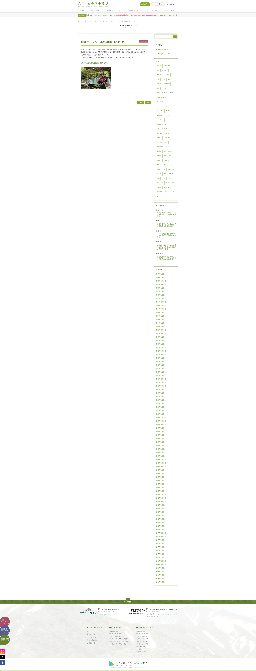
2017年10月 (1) (161, 536)
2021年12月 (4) (161, 379)
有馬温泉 (159, 115)
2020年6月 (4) (160, 438)
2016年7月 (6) (160, 575)
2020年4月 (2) (160, 445)
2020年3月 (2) (160, 449)
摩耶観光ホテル (161, 124)
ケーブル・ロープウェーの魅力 (118, 639)
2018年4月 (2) (160, 519)
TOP (79, 21)
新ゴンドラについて (142, 639)
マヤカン (159, 142)
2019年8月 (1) (160, 473)
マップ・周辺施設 (114, 636)
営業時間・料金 (113, 631)
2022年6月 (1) (160, 365)
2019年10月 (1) (161, 466)
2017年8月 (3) (160, 543)
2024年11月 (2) (161, 305)
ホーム (89, 631)
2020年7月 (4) (160, 435)
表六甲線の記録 (141, 646)
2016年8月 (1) (160, 571)
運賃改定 (170, 79)
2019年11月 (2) (161, 463)
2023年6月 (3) (160, 344)
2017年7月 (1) (160, 547)
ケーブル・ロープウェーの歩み (118, 644)
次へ (147, 103)
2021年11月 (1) (161, 382)
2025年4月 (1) (160, 291)
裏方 (165, 174)
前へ (141, 103)
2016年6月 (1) (160, 578)
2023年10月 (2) (161, 333)
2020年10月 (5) (161, 424)
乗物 (163, 79)
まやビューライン (94, 11)
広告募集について (141, 651)
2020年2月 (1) (160, 452)
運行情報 (166, 187)
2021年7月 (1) (160, 396)
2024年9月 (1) (160, 312)
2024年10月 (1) (161, 309)
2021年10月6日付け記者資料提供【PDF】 (95, 63)
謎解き (159, 156)
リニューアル (170, 183)
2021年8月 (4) (160, 393)
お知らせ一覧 (91, 643)
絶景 (158, 70)
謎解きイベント (168, 156)
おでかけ (166, 160)
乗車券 (164, 88)
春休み (159, 151)
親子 (166, 142)
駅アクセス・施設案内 (115, 634)
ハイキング (171, 169)
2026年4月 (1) (160, 274)
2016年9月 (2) (160, 568)
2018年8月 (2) (160, 508)
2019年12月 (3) (161, 459)
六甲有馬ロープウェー (114, 11)
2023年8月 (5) (160, 340)
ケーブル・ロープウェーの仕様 (118, 641)
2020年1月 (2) (160, 456)
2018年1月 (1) (160, 529)
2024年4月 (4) (160, 323)
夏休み (159, 138)
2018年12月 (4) (161, 494)
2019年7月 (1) (160, 477)
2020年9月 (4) (160, 428)
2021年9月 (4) (160, 389)
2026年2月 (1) (160, 277)
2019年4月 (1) (160, 484)
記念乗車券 (167, 138)
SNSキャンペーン (162, 129)
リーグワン (160, 120)
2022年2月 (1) (160, 375)
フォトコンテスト (162, 106)
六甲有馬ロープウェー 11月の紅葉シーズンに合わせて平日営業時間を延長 (166, 258)
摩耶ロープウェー (162, 165)
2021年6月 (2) (160, 400)
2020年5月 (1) (160, 442)
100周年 (159, 84)
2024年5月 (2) (160, 319)
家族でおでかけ (168, 151)
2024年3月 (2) (160, 326)
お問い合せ (145, 4)
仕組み (159, 187)
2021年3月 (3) (160, 410)
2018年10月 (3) (161, 501)
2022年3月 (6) (160, 372)
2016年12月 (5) (161, 561)
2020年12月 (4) (161, 417)
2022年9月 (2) (160, 358)
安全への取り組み (92, 640)
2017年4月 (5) (160, 554)
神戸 (158, 79)
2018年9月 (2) (160, 505)
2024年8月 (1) (160, 316)
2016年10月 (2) (161, 564)
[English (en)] (161, 4)
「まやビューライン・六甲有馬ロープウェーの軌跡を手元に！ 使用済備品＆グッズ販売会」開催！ (166, 246)
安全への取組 (169, 11)
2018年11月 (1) (161, 498)
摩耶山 (159, 160)
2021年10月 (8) (161, 386)
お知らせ (88, 21)
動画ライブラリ (134, 11)
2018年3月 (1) (160, 522)
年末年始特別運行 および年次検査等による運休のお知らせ (166, 235)
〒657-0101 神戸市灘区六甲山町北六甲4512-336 (163, 609)
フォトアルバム (152, 11)
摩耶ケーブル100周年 (163, 75)
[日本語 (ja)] (155, 4)
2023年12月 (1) (161, 330)
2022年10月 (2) (161, 354)
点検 (158, 178)
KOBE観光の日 (161, 97)
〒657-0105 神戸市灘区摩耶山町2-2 (111, 609)
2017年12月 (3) (161, 533)
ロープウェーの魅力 (142, 641)
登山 (171, 93)
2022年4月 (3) (160, 368)
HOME (82, 11)
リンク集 (139, 649)
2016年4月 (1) (160, 582)
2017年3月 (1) (160, 557)
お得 (158, 88)
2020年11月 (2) (161, 421)
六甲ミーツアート (162, 93)
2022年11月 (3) (161, 351)
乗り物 (159, 174)
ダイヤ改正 (160, 111)
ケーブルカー (161, 102)
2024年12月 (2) (161, 302)
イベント (167, 192)
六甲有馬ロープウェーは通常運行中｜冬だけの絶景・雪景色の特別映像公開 (166, 224)
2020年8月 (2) (160, 431)
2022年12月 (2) (161, 347)
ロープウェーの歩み (142, 644)
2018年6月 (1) (160, 515)
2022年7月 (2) (160, 361)
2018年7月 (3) (160, 512)
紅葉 (167, 111)
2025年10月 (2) (161, 284)
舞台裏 (171, 174)
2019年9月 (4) (160, 470)
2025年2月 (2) (160, 298)
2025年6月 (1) (160, 288)
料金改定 (167, 84)
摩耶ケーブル (161, 169)
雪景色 (159, 66)
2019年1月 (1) (160, 491)
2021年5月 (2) (160, 403)
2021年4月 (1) (160, 407)
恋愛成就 (159, 133)
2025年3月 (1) (160, 295)
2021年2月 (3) (160, 414)
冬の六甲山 (167, 66)
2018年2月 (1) (160, 526)
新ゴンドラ (160, 183)
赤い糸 (167, 133)
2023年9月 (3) (160, 337)
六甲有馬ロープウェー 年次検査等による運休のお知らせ (166, 214)
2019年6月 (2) (160, 480)
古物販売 (165, 70)
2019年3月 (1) (160, 487)
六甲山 (167, 115)
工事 (163, 178)
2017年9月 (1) (160, 540)
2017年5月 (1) (160, 550)
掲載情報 (159, 192)
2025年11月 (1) (161, 281)
